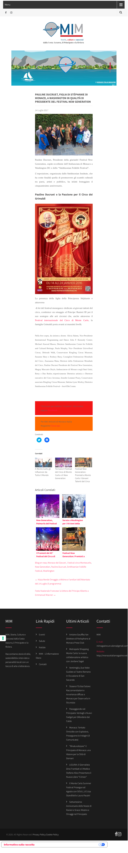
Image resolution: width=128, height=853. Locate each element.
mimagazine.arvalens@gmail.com (112, 645)
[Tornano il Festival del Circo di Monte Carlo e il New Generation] (63, 462)
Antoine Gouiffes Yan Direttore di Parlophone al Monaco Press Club (78, 638)
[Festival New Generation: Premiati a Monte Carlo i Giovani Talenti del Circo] (83, 462)
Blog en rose (41, 562)
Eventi (42, 634)
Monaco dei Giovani (57, 562)
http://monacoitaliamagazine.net (112, 655)
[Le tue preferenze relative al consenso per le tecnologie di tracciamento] (3, 638)
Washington (48, 570)
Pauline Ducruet (58, 566)
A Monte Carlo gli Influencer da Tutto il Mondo (43, 471)
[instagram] (11, 12)
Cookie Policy (52, 834)
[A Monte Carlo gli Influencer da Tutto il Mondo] (43, 462)
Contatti (43, 664)
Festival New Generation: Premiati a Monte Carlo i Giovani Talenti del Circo (83, 475)
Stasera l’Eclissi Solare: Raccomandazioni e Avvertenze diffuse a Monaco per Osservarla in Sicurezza (78, 694)
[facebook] (6, 12)
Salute (42, 640)
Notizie (42, 647)
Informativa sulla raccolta (19, 844)
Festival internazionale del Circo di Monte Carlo (62, 320)
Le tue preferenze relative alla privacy (68, 844)
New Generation (42, 566)
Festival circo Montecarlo (79, 562)
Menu (7, 4)
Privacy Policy (39, 834)
